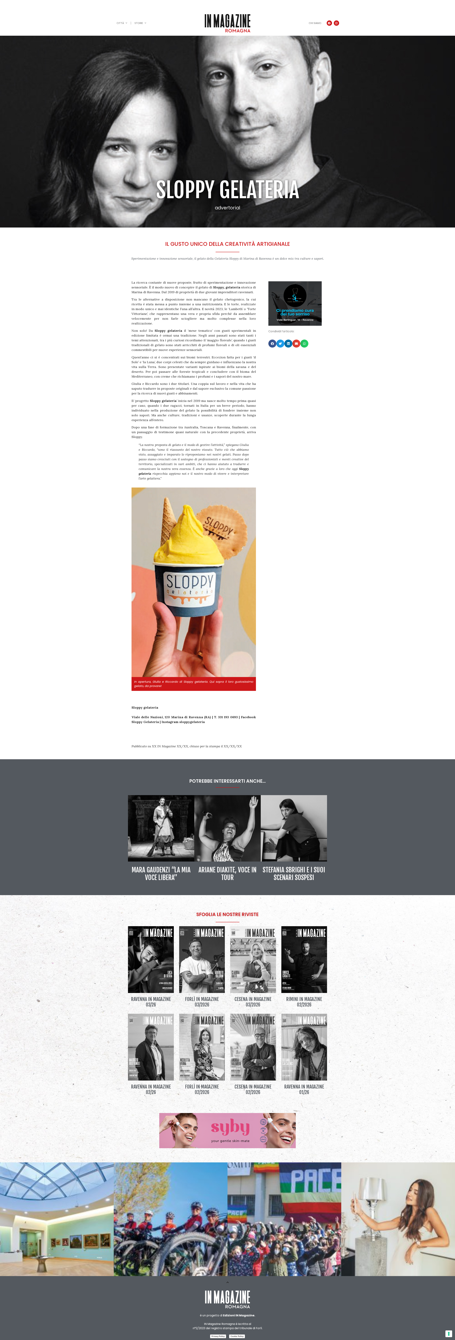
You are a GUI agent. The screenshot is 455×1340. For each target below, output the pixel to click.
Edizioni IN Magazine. (239, 1315)
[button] (272, 344)
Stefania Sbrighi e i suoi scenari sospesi (294, 874)
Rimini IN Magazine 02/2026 (304, 1002)
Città (120, 23)
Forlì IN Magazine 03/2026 (202, 1002)
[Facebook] (329, 23)
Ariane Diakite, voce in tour (227, 874)
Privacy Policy (218, 1336)
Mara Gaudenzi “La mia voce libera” (161, 874)
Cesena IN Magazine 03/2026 (253, 1002)
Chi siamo (315, 23)
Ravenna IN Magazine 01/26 (304, 1089)
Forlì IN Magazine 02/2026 (202, 1089)
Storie (139, 23)
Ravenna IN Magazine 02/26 (151, 1089)
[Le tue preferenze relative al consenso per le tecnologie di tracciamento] (448, 1333)
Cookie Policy (237, 1336)
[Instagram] (336, 23)
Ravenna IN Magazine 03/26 (151, 1002)
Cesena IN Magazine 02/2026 (253, 1089)
